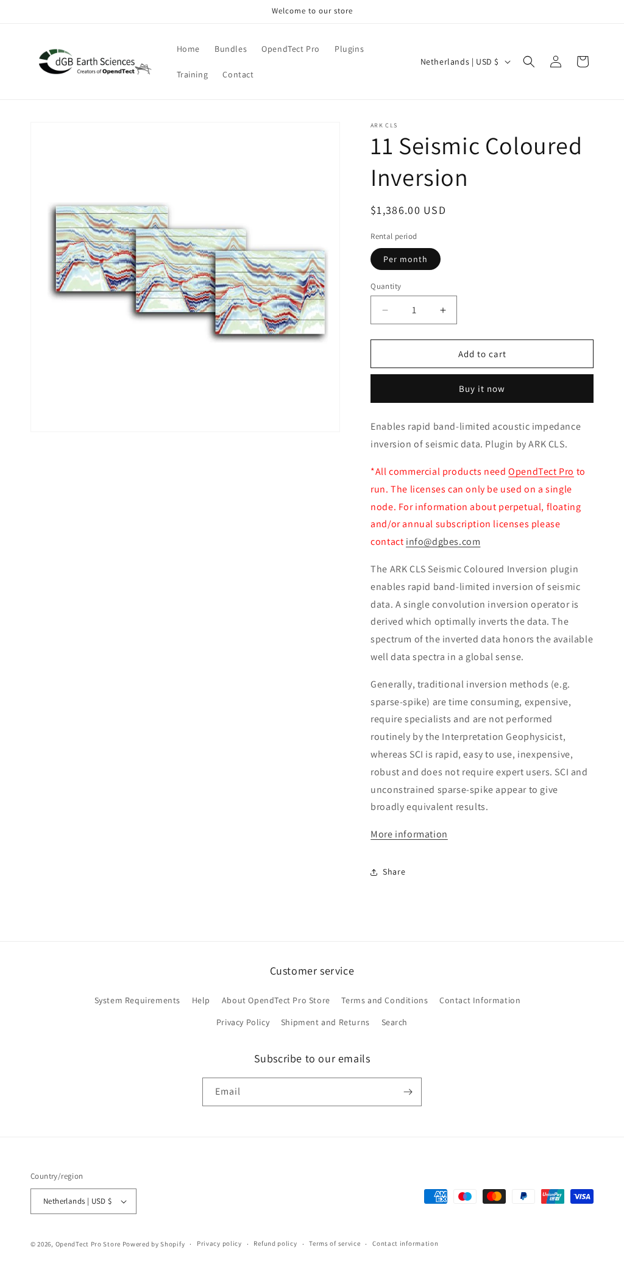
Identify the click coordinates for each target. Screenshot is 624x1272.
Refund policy (275, 1243)
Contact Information (479, 1000)
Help (201, 1000)
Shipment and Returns (325, 1022)
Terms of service (334, 1243)
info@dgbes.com (443, 541)
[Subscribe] (407, 1092)
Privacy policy (219, 1243)
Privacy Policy (242, 1022)
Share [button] (394, 871)
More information (409, 834)
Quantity (385, 286)
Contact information (405, 1243)
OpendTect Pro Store (88, 1244)
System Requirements (137, 1000)
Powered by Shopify (153, 1244)
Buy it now (482, 388)
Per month (405, 259)
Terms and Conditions (384, 1000)
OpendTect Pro (541, 471)
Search (394, 1022)
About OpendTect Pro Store (276, 1000)
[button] (529, 61)
